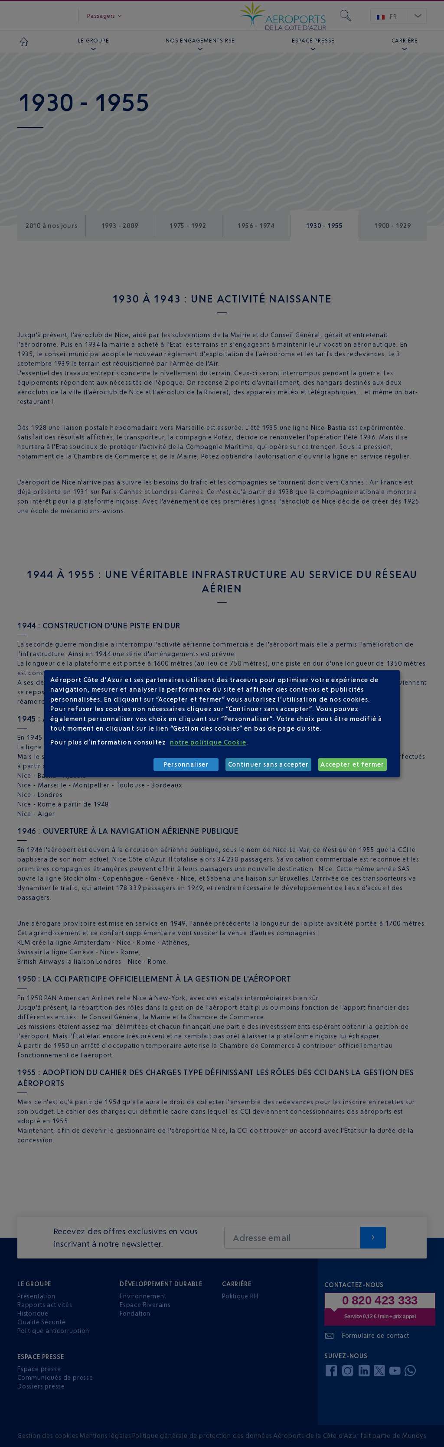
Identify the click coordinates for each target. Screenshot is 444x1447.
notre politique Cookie (208, 742)
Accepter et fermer (352, 764)
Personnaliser (186, 764)
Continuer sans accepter (268, 764)
